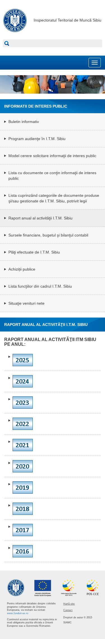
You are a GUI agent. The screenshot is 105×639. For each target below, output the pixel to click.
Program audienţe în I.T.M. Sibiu (37, 138)
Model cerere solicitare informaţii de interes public (52, 155)
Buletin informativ (23, 121)
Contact (68, 610)
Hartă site (69, 603)
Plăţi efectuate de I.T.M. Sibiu (34, 252)
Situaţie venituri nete (26, 303)
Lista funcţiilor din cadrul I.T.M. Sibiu (40, 286)
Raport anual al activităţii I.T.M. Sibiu (40, 218)
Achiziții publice (21, 269)
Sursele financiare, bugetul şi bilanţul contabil (48, 235)
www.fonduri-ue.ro (17, 613)
